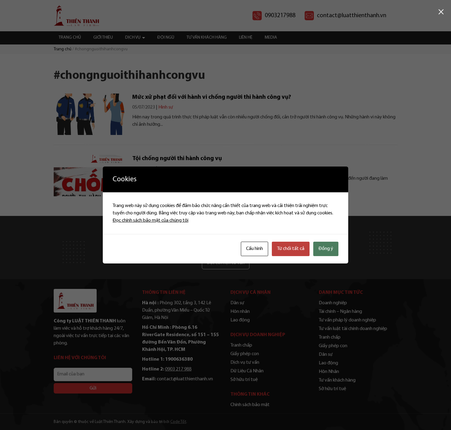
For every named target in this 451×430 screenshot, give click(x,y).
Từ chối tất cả (290, 248)
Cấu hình (254, 248)
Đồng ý (325, 248)
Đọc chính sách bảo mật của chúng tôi (150, 220)
